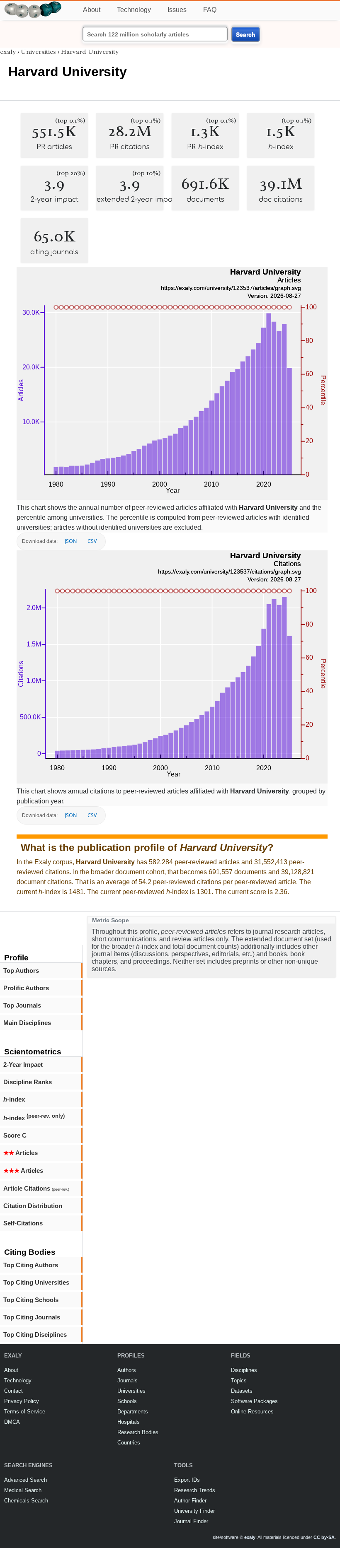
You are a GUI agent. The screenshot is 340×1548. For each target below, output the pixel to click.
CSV (92, 541)
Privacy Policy (21, 1401)
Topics (239, 1380)
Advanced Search (25, 1480)
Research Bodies (137, 1432)
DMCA (12, 1422)
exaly (8, 52)
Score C (15, 1135)
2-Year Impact (23, 1064)
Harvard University (90, 52)
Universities (38, 52)
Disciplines (244, 1370)
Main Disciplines (27, 1022)
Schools (127, 1401)
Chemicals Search (26, 1500)
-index (14, 1099)
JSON (71, 541)
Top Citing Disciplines (35, 1334)
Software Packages (254, 1401)
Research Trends (194, 1490)
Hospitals (128, 1422)
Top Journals (22, 1005)
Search (245, 34)
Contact (13, 1391)
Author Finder (190, 1500)
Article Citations (36, 1188)
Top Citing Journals (31, 1317)
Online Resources (252, 1411)
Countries (128, 1442)
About (91, 9)
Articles (20, 1152)
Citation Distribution (32, 1205)
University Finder (194, 1511)
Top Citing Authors (30, 1264)
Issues (177, 9)
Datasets (242, 1391)
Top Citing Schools (30, 1299)
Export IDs (187, 1480)
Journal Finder (191, 1521)
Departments (132, 1411)
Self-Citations (23, 1223)
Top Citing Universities (36, 1282)
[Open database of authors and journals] (33, 5)
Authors (126, 1370)
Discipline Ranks (27, 1081)
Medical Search (22, 1490)
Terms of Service (24, 1411)
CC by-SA (324, 1537)
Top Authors (21, 970)
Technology (134, 9)
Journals (127, 1380)
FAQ (209, 9)
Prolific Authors (26, 987)
